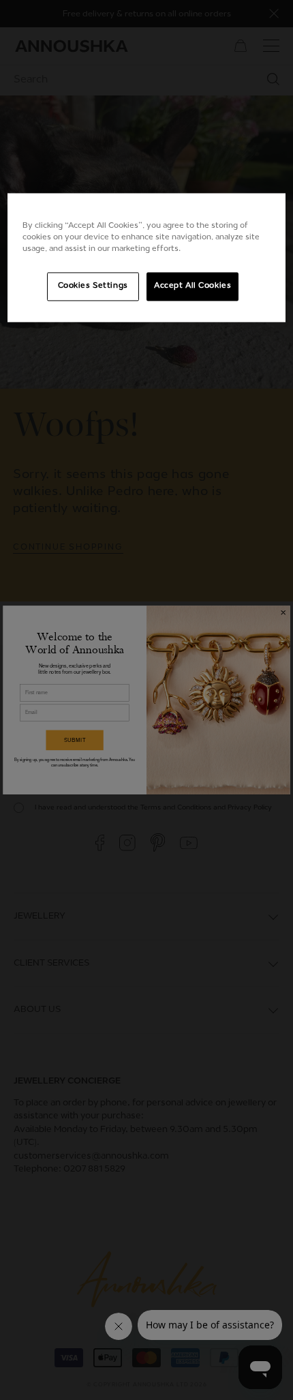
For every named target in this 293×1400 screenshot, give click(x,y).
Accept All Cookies (192, 286)
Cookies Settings (93, 286)
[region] (146, 257)
